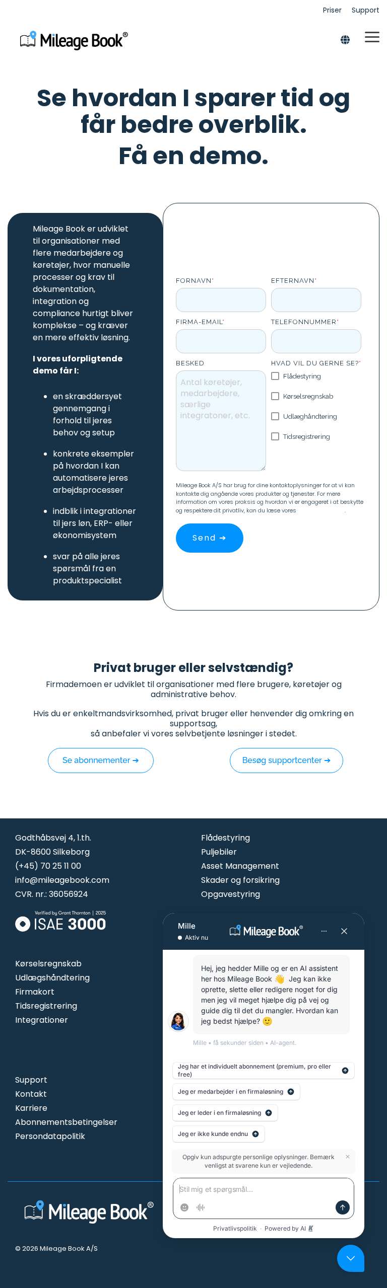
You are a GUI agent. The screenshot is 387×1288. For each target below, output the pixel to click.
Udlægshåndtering (52, 977)
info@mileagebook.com (62, 880)
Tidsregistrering (46, 1006)
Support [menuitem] (365, 10)
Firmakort (34, 992)
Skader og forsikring (240, 880)
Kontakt (31, 1094)
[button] (372, 36)
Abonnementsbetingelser (66, 1122)
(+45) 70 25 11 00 (48, 866)
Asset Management (240, 866)
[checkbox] (316, 406)
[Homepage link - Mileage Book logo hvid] (90, 1225)
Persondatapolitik (321, 510)
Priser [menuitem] (332, 10)
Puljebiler (219, 852)
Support (31, 1080)
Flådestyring (225, 838)
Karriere (31, 1108)
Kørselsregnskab (48, 963)
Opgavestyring (230, 894)
